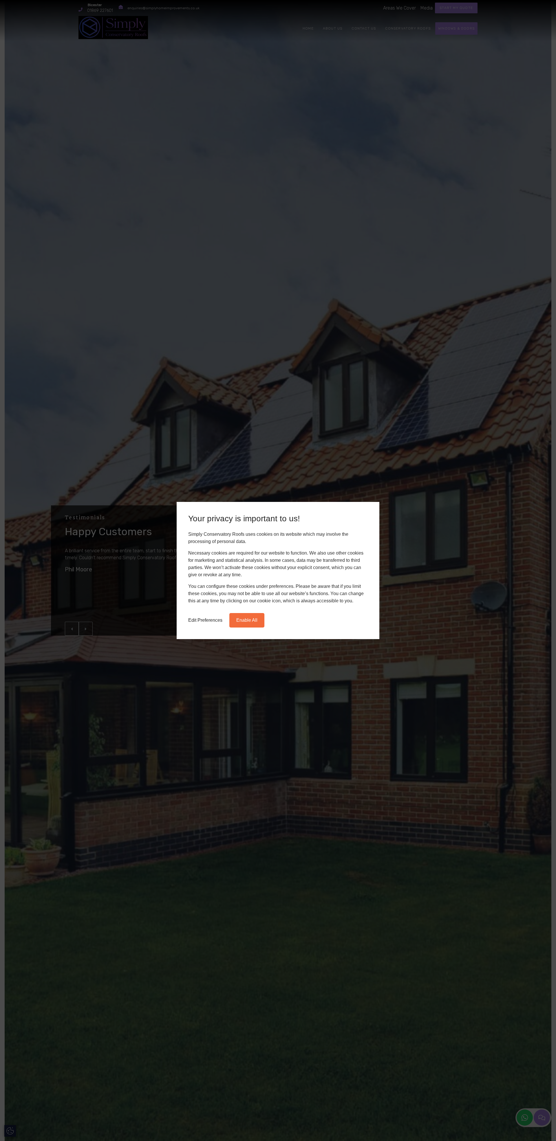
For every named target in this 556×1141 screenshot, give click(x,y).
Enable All (246, 620)
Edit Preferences (205, 620)
